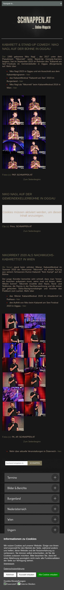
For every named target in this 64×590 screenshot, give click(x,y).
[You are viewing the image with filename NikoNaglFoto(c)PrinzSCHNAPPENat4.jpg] (13, 132)
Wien (10, 519)
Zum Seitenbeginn (32, 179)
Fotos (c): (6, 175)
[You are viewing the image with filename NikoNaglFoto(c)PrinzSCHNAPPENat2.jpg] (13, 117)
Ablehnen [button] (10, 575)
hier (28, 74)
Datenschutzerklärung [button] (14, 568)
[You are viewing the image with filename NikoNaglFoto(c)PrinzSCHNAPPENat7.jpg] (35, 147)
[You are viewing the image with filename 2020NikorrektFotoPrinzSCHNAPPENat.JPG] (13, 321)
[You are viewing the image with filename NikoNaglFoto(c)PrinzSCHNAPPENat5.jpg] (35, 132)
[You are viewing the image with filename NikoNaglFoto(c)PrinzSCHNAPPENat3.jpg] (35, 117)
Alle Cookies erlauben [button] (48, 575)
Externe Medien (27, 584)
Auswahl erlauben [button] (26, 575)
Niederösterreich (16, 509)
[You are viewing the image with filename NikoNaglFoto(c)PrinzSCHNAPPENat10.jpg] (35, 103)
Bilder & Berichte (17, 488)
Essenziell (11, 584)
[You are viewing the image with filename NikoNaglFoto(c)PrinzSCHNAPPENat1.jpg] (13, 103)
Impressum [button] (9, 563)
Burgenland (14, 498)
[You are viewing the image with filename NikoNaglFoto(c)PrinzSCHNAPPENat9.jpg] (35, 161)
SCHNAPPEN (35, 463)
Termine (12, 477)
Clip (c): (6, 226)
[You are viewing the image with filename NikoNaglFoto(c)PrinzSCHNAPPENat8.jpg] (13, 161)
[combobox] (16, 463)
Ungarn (11, 530)
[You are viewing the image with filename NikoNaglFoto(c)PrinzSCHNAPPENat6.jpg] (13, 147)
